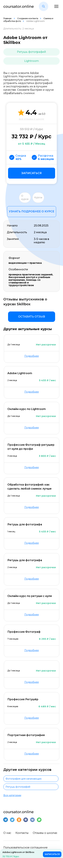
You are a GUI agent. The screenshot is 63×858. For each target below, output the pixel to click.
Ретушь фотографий (31, 51)
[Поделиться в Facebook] (25, 819)
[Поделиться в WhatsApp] (39, 819)
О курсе (25, 197)
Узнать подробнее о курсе (31, 211)
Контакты (22, 832)
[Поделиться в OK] (19, 819)
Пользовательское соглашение (25, 847)
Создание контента (27, 18)
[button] (43, 6)
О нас (7, 832)
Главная (7, 18)
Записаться (31, 173)
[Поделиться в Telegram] (5, 819)
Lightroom (31, 60)
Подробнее (31, 356)
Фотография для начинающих (23, 778)
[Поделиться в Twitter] (12, 819)
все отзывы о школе (31, 118)
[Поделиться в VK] (32, 819)
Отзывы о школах (45, 832)
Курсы (38, 197)
